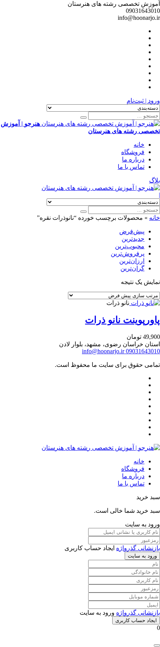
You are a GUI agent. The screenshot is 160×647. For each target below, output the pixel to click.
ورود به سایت (142, 556)
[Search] (83, 117)
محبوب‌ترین (129, 246)
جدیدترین (133, 238)
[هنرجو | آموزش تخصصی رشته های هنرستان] (101, 187)
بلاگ (154, 180)
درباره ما (133, 159)
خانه (139, 144)
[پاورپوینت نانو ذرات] (144, 303)
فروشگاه (132, 152)
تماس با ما (131, 166)
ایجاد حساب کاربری (136, 620)
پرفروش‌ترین (127, 253)
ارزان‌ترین (131, 261)
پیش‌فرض (131, 231)
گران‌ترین (132, 268)
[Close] (157, 645)
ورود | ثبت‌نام (143, 100)
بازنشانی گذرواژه (138, 548)
